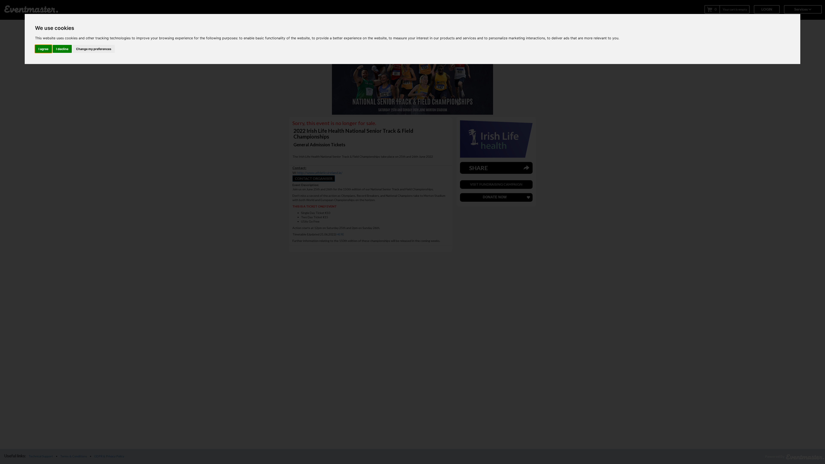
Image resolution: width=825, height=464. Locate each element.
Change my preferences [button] (93, 49)
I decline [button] (62, 49)
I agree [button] (43, 49)
